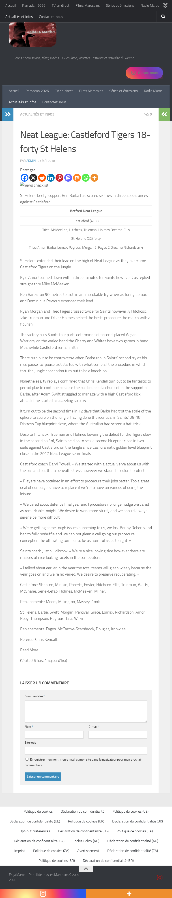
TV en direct (60, 5)
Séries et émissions (120, 5)
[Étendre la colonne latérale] (7, 114)
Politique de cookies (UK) (86, 821)
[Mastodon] (68, 178)
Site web (30, 742)
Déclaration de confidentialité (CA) (39, 841)
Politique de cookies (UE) (130, 811)
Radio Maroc (150, 5)
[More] (94, 178)
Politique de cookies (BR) (57, 860)
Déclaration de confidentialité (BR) (108, 860)
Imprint (19, 851)
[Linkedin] (51, 178)
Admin (31, 161)
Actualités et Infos (19, 17)
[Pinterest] (59, 178)
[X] (33, 178)
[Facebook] (24, 178)
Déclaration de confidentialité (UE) (34, 821)
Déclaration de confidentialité (82, 811)
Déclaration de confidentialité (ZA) (132, 851)
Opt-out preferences (34, 831)
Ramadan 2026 (33, 5)
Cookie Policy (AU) (86, 841)
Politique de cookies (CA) (135, 831)
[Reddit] (42, 178)
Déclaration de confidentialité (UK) (137, 821)
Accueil (10, 5)
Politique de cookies (38, 811)
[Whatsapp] (86, 178)
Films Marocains (88, 5)
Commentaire (35, 696)
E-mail (93, 727)
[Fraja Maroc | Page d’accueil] (32, 33)
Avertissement (88, 851)
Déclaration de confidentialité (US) (83, 831)
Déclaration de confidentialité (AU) (132, 841)
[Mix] (77, 178)
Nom (29, 727)
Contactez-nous (51, 17)
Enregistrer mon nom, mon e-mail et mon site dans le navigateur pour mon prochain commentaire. (83, 762)
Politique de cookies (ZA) (51, 851)
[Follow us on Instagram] (160, 878)
